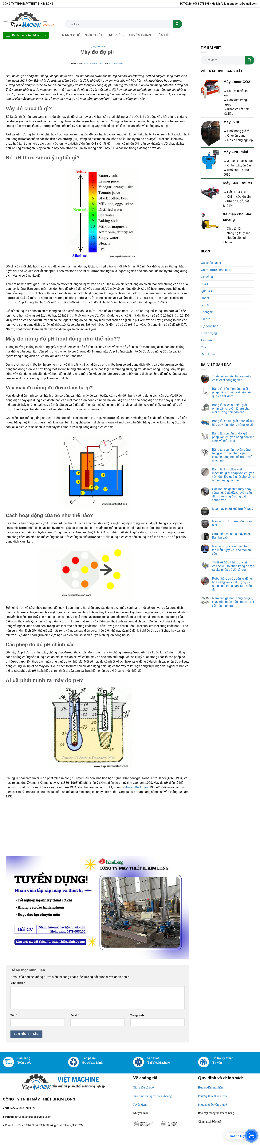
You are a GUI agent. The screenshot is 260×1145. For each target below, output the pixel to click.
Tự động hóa (97, 46)
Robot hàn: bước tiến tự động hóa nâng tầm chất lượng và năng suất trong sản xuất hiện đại (232, 584)
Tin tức (205, 319)
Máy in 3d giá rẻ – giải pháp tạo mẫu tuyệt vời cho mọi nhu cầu (232, 550)
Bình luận (17, 982)
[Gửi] (177, 24)
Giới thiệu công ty (144, 1087)
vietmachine (116, 63)
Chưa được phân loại (215, 269)
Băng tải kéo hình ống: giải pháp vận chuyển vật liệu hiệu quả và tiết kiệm (232, 392)
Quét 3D (206, 291)
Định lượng (208, 354)
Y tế (203, 347)
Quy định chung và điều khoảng (152, 1096)
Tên (13, 1015)
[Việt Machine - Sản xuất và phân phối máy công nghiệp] (29, 19)
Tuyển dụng (209, 333)
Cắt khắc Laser (211, 262)
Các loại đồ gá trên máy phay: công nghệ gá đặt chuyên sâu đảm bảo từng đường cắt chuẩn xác (232, 494)
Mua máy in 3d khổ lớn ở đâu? (232, 508)
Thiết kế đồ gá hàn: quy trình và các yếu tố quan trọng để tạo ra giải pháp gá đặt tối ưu (233, 566)
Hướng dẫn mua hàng (211, 1087)
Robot (205, 298)
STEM (205, 305)
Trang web (137, 1015)
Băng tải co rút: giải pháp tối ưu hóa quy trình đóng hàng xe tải (233, 422)
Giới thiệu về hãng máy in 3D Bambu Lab (231, 535)
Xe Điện (206, 340)
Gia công (207, 276)
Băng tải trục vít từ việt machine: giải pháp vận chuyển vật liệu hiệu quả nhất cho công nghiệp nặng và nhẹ (233, 475)
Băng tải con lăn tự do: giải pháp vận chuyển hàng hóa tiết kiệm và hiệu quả (233, 437)
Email (74, 1015)
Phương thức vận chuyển (213, 1104)
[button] (26, 35)
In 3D (204, 284)
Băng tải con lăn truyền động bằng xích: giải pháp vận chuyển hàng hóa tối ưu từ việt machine (232, 455)
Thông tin (207, 312)
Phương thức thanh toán (212, 1096)
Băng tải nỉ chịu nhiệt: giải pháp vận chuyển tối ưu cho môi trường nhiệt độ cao (231, 408)
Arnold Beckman (136, 787)
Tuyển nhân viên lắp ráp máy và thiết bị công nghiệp (231, 378)
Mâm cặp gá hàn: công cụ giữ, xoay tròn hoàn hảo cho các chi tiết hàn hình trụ (233, 602)
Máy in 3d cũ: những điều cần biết (232, 523)
